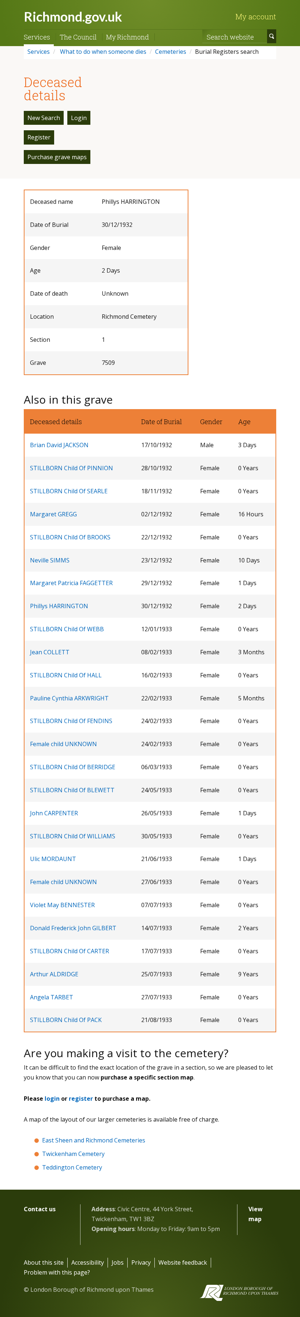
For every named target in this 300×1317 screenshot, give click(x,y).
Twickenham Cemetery (73, 1154)
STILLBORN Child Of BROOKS (70, 537)
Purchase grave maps (57, 157)
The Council (78, 37)
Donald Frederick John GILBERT (73, 928)
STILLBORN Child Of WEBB (67, 629)
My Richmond (127, 37)
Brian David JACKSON (59, 445)
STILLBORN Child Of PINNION (71, 468)
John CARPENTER (54, 813)
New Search (43, 118)
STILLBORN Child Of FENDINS (71, 721)
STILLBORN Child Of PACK (66, 1020)
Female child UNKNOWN (63, 744)
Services (37, 37)
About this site (44, 1262)
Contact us (40, 1209)
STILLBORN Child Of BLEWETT (72, 790)
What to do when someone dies (102, 52)
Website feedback (182, 1262)
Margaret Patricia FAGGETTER (71, 583)
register (81, 1099)
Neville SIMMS (50, 560)
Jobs (118, 1262)
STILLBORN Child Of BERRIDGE (72, 767)
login (52, 1099)
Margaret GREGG (53, 514)
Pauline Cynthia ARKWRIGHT (69, 698)
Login (79, 118)
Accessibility (87, 1262)
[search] (271, 36)
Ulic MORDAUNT (53, 859)
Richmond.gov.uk (73, 16)
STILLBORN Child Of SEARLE (69, 491)
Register (38, 137)
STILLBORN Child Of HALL (66, 675)
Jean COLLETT (50, 652)
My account (255, 16)
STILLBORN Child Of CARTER (69, 951)
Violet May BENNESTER (62, 905)
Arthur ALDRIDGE (54, 974)
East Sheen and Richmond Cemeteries (93, 1140)
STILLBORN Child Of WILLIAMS (72, 836)
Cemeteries (170, 52)
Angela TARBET (51, 997)
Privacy (141, 1262)
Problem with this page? (57, 1272)
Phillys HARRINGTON (59, 606)
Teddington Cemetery (72, 1167)
